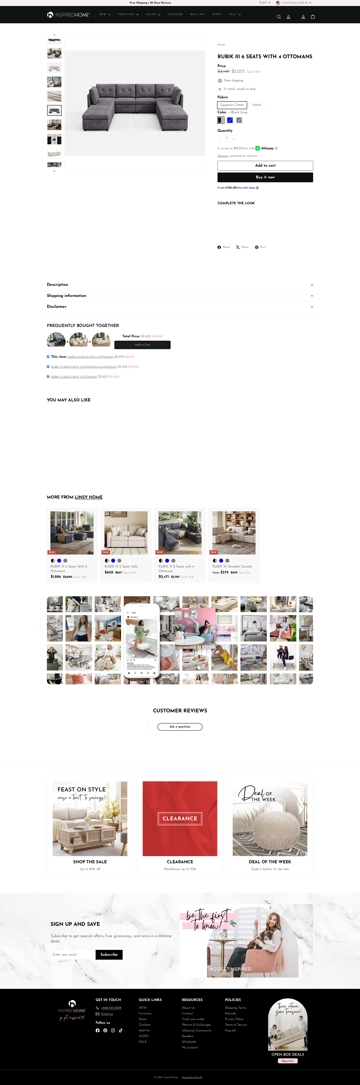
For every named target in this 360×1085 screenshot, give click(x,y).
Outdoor (175, 14)
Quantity (225, 131)
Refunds (230, 1013)
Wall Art (197, 14)
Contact (187, 1013)
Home (222, 44)
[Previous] (54, 36)
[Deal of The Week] (270, 818)
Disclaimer (57, 307)
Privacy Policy (234, 1019)
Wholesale (189, 1041)
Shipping (223, 156)
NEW (103, 14)
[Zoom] (135, 103)
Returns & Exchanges (196, 1024)
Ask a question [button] (180, 726)
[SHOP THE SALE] (90, 818)
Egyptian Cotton (232, 105)
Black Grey (221, 120)
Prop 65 (230, 1030)
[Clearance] (180, 818)
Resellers (187, 1036)
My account (190, 1047)
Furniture (127, 14)
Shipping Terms (235, 1007)
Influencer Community (197, 1030)
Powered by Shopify (192, 1077)
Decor (152, 14)
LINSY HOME (89, 497)
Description (57, 285)
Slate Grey (239, 120)
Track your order (193, 1019)
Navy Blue (230, 120)
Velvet (256, 105)
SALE (233, 14)
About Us (188, 1007)
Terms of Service (236, 1024)
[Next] (54, 170)
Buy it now (265, 177)
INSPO (217, 14)
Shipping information (66, 296)
